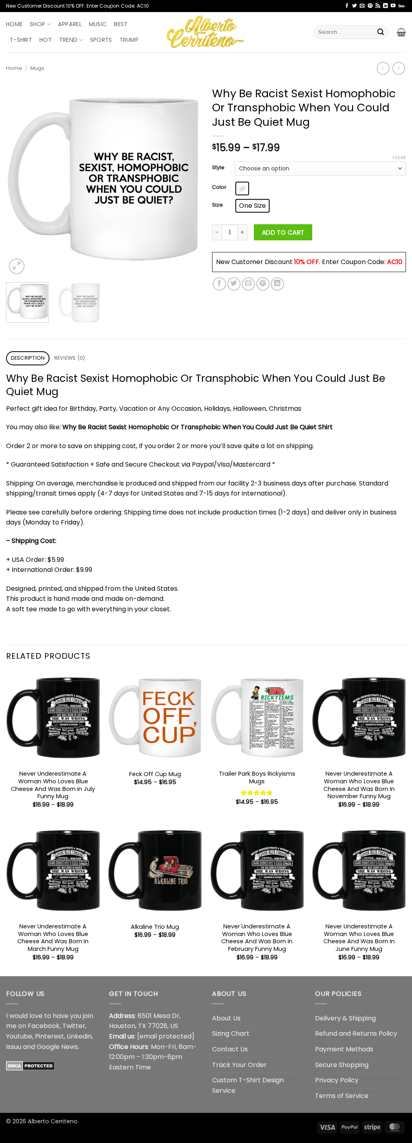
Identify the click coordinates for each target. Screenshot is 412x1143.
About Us (226, 1018)
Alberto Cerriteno (53, 1121)
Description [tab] (28, 357)
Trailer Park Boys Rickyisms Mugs (257, 777)
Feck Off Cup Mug (155, 774)
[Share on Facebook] (219, 284)
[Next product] (383, 68)
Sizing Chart (230, 1033)
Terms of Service (342, 1095)
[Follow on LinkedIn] (385, 6)
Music (98, 24)
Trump (128, 40)
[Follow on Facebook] (346, 6)
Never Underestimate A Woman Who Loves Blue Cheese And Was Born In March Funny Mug (53, 938)
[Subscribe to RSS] (377, 6)
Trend (68, 40)
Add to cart (283, 232)
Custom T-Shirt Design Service (248, 1085)
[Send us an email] (362, 6)
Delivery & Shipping (345, 1018)
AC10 (394, 261)
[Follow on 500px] (401, 6)
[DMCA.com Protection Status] (30, 1065)
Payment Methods (344, 1049)
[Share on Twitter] (234, 284)
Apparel (70, 24)
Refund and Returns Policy (356, 1033)
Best (121, 24)
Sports (101, 40)
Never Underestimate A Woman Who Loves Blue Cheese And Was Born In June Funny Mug (359, 938)
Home (14, 24)
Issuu (13, 1046)
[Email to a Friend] (248, 284)
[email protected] (165, 1036)
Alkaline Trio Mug (155, 927)
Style (218, 167)
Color (219, 187)
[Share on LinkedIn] (277, 284)
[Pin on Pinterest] (263, 284)
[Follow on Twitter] (354, 6)
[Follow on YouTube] (393, 6)
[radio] (242, 188)
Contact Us (230, 1049)
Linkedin (79, 1036)
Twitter (73, 1025)
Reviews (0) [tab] (69, 357)
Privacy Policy (336, 1080)
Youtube (19, 1036)
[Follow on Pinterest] (370, 6)
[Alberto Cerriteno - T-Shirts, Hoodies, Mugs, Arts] (206, 32)
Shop (37, 24)
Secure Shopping (342, 1064)
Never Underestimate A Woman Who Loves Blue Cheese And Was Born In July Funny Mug (53, 785)
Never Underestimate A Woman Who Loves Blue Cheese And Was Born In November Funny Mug (359, 785)
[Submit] (380, 32)
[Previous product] (398, 68)
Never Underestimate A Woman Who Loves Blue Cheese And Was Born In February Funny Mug (257, 938)
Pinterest (49, 1036)
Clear (399, 157)
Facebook (44, 1025)
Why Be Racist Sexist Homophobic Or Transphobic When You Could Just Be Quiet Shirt (197, 427)
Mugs (37, 68)
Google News (57, 1046)
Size (217, 205)
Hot (45, 40)
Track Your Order (239, 1064)
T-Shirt (21, 40)
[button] (401, 32)
